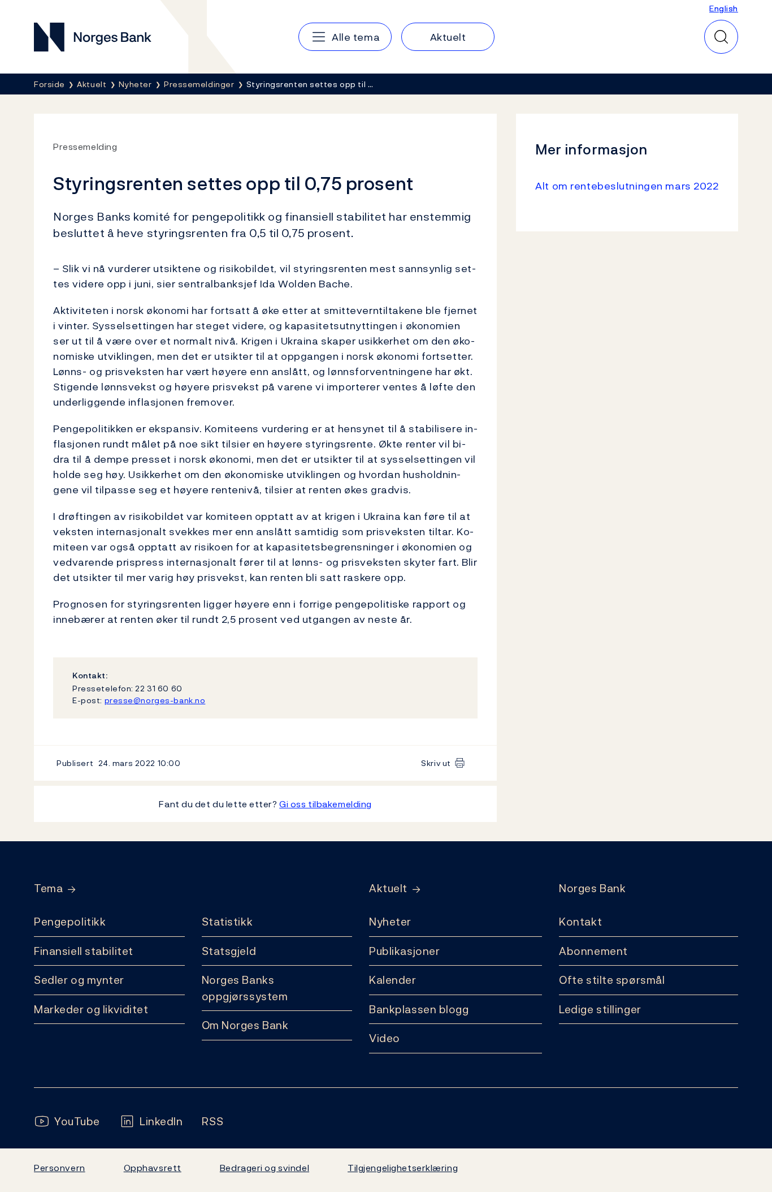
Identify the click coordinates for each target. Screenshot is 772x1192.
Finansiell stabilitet (83, 951)
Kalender (393, 980)
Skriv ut (436, 763)
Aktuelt (388, 888)
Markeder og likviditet (91, 1009)
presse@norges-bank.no (155, 700)
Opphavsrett (152, 1167)
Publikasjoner (404, 951)
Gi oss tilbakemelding (325, 804)
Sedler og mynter (79, 980)
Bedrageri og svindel (264, 1167)
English (723, 8)
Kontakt (580, 921)
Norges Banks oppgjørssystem (245, 988)
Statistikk (227, 921)
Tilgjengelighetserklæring (403, 1167)
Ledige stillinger (600, 1009)
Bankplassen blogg (419, 1009)
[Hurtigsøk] (721, 37)
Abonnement (593, 951)
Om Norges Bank (245, 1025)
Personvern (59, 1167)
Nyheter (390, 921)
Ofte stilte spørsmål (612, 980)
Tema (48, 888)
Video (384, 1038)
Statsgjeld (229, 951)
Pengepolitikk (70, 921)
